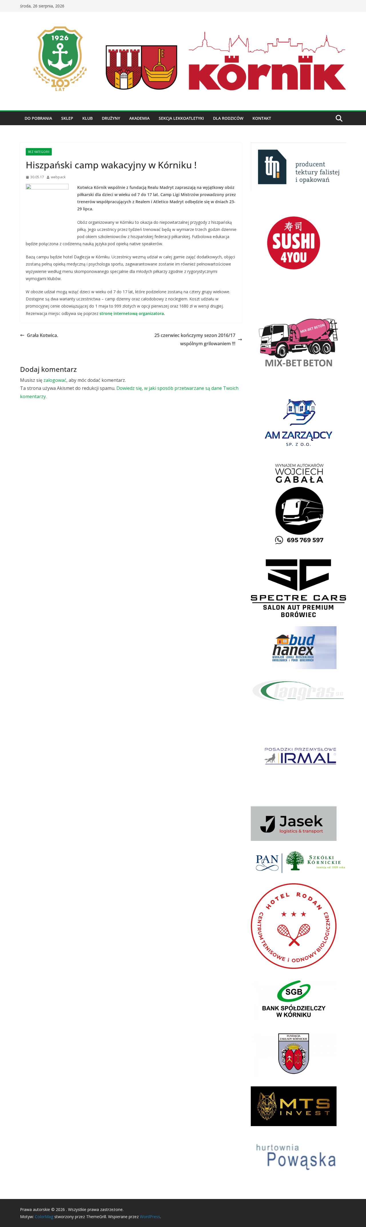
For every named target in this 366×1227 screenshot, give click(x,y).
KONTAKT (261, 118)
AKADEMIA (139, 118)
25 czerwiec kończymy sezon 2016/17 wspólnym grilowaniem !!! (194, 339)
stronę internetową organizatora (132, 313)
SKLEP (67, 118)
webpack (58, 177)
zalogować (54, 380)
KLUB (87, 118)
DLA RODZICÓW (228, 118)
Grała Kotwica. (42, 335)
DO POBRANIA (38, 118)
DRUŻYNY (111, 118)
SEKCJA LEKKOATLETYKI (181, 118)
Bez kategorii (38, 152)
